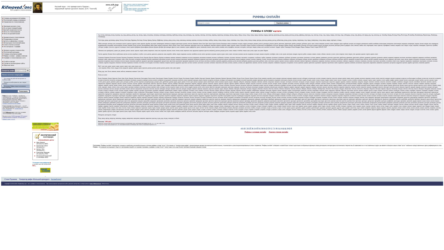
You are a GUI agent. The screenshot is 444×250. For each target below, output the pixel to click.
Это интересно (9, 46)
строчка (131, 5)
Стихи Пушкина (10, 179)
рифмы (146, 4)
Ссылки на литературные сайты (14, 63)
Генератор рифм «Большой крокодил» (34, 179)
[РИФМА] (16, 11)
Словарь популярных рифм (13, 54)
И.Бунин (14, 117)
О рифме (17, 46)
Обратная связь (9, 65)
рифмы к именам (21, 56)
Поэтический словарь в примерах (15, 20)
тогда (126, 8)
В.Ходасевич (21, 117)
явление (140, 4)
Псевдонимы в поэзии (11, 39)
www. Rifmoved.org (95, 183)
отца (125, 7)
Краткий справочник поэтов (13, 30)
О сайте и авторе (9, 61)
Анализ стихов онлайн (278, 132)
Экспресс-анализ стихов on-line (14, 50)
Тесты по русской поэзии (12, 33)
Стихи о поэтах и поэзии (12, 45)
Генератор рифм (8, 70)
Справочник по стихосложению (14, 22)
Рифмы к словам (9, 56)
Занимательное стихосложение (14, 37)
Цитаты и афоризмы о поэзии (13, 41)
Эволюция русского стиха (12, 26)
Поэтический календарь (11, 52)
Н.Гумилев (24, 116)
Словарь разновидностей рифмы (15, 18)
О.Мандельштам (7, 117)
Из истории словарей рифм (13, 28)
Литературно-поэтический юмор (14, 43)
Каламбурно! (56, 179)
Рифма (5, 95)
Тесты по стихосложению (12, 32)
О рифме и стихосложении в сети (15, 58)
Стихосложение (7, 106)
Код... (34, 165)
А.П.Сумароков (15, 116)
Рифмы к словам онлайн (255, 132)
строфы (16, 102)
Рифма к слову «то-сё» (9, 119)
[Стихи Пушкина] (77, 12)
